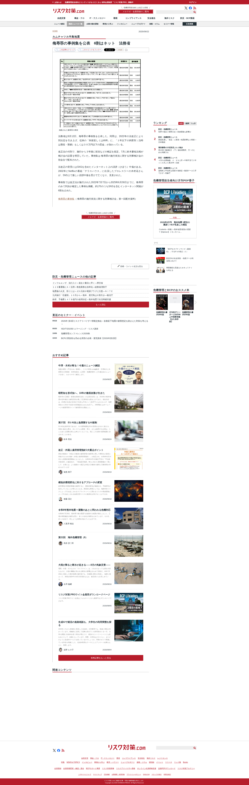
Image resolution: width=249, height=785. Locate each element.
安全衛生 (151, 18)
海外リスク (169, 18)
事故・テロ (79, 18)
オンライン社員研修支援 (146, 768)
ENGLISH (146, 774)
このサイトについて (84, 774)
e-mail (120, 50)
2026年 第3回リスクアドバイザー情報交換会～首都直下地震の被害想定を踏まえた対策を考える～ (104, 322)
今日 (181, 123)
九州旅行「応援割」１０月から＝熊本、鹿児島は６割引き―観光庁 (82, 295)
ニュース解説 (59, 24)
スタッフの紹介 (157, 774)
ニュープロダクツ (138, 24)
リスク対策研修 (108, 768)
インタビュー (122, 24)
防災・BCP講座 (187, 18)
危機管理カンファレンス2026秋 (75, 333)
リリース (168, 762)
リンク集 (177, 762)
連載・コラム (154, 24)
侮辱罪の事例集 (66, 199)
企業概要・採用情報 (118, 774)
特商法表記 (167, 774)
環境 (115, 18)
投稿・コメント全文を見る (131, 266)
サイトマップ (97, 774)
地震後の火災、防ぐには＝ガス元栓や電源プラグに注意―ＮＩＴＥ (82, 291)
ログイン (193, 2)
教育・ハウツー (113, 762)
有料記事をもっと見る (101, 658)
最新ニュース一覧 (75, 24)
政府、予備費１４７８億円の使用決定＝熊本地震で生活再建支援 (81, 299)
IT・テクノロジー (97, 18)
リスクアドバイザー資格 (125, 768)
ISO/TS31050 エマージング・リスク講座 (79, 329)
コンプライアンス (133, 18)
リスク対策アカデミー (186, 768)
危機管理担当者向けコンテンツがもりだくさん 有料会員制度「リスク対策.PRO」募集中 (99, 2)
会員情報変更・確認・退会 (73, 768)
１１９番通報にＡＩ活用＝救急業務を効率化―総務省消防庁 (79, 287)
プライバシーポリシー (134, 774)
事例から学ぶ (108, 24)
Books (185, 762)
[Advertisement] (100, 703)
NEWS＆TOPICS (73, 762)
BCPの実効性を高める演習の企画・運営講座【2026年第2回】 (89, 338)
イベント (159, 762)
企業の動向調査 (92, 24)
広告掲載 (189, 24)
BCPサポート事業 (93, 768)
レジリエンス (162, 758)
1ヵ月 (193, 123)
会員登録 (57, 768)
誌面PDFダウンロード (167, 768)
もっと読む (101, 304)
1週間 (187, 123)
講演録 (151, 762)
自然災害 (61, 18)
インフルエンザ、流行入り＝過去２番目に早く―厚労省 (77, 283)
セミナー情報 (169, 24)
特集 (63, 762)
